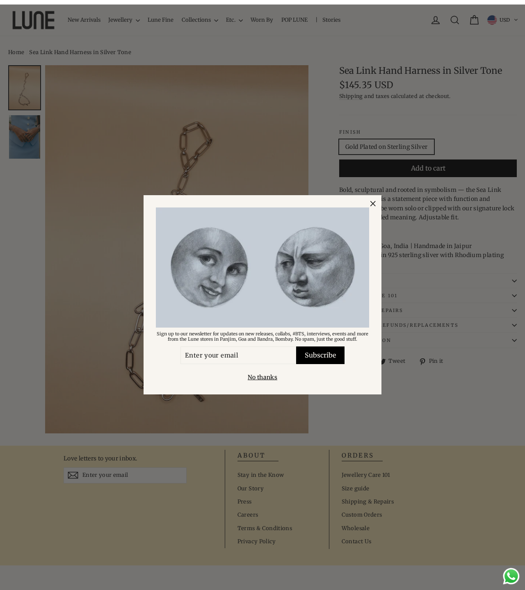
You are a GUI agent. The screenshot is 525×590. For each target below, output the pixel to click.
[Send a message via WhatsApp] (511, 576)
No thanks (262, 377)
